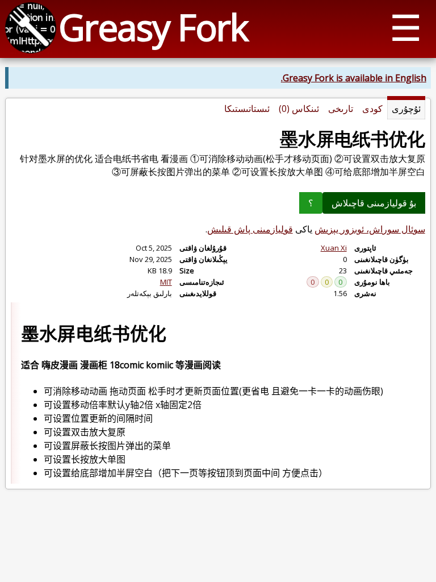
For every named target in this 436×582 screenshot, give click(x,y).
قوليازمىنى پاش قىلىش (250, 229)
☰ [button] (405, 27)
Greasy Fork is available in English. (353, 78)
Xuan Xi (334, 248)
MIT (166, 282)
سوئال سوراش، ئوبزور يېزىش (370, 229)
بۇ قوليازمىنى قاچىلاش (374, 203)
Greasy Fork (153, 27)
